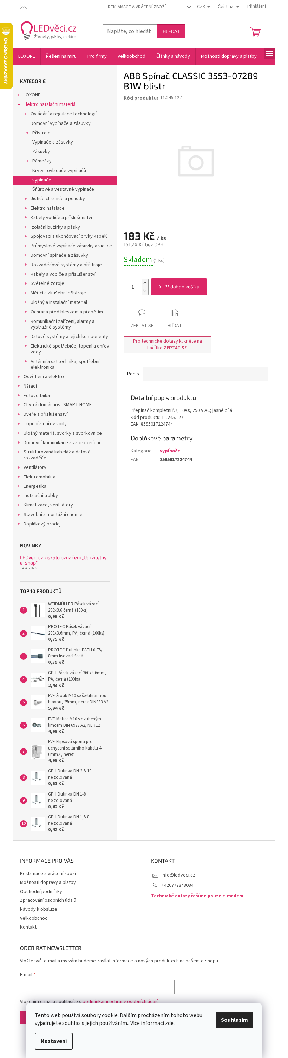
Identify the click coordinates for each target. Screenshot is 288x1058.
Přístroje (41, 132)
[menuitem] (26, 56)
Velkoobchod (34, 918)
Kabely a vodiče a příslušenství (63, 274)
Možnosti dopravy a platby (48, 882)
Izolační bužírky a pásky (55, 227)
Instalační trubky (41, 495)
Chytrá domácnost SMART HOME (58, 404)
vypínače (41, 180)
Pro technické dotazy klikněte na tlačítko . (167, 344)
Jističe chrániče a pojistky (58, 198)
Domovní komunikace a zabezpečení (62, 442)
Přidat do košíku (181, 286)
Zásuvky (41, 151)
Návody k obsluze (38, 909)
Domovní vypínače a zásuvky (61, 123)
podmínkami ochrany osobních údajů (121, 1001)
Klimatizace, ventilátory (48, 505)
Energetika (35, 486)
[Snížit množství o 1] (145, 291)
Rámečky (42, 161)
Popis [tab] (133, 373)
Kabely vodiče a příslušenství (61, 217)
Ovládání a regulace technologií (64, 113)
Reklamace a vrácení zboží (137, 7)
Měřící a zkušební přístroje (58, 293)
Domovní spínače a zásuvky (59, 255)
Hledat (171, 31)
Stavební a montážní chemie (53, 514)
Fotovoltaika (37, 395)
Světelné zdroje (47, 283)
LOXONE (32, 94)
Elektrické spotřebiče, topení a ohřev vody (70, 349)
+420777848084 (178, 885)
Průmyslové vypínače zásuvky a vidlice (71, 245)
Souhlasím (234, 1020)
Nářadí (30, 386)
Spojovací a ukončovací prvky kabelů (69, 236)
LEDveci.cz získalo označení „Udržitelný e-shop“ (63, 560)
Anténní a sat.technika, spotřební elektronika (65, 364)
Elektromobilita (39, 476)
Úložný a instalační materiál (59, 302)
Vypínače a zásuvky (52, 142)
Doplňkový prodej (42, 524)
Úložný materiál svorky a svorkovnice (63, 433)
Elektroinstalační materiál (50, 104)
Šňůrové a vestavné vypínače (63, 189)
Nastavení (54, 1041)
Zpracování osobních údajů (48, 900)
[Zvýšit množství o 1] (145, 283)
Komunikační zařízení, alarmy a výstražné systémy (62, 324)
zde (169, 1023)
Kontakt (28, 927)
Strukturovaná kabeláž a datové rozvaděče (57, 454)
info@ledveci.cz (178, 875)
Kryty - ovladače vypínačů (59, 170)
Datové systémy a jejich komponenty (69, 336)
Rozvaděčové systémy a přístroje (66, 264)
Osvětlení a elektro (44, 376)
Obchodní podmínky (41, 891)
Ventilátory (35, 467)
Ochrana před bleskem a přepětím (67, 312)
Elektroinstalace (48, 208)
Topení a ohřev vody (45, 423)
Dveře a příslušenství (46, 414)
